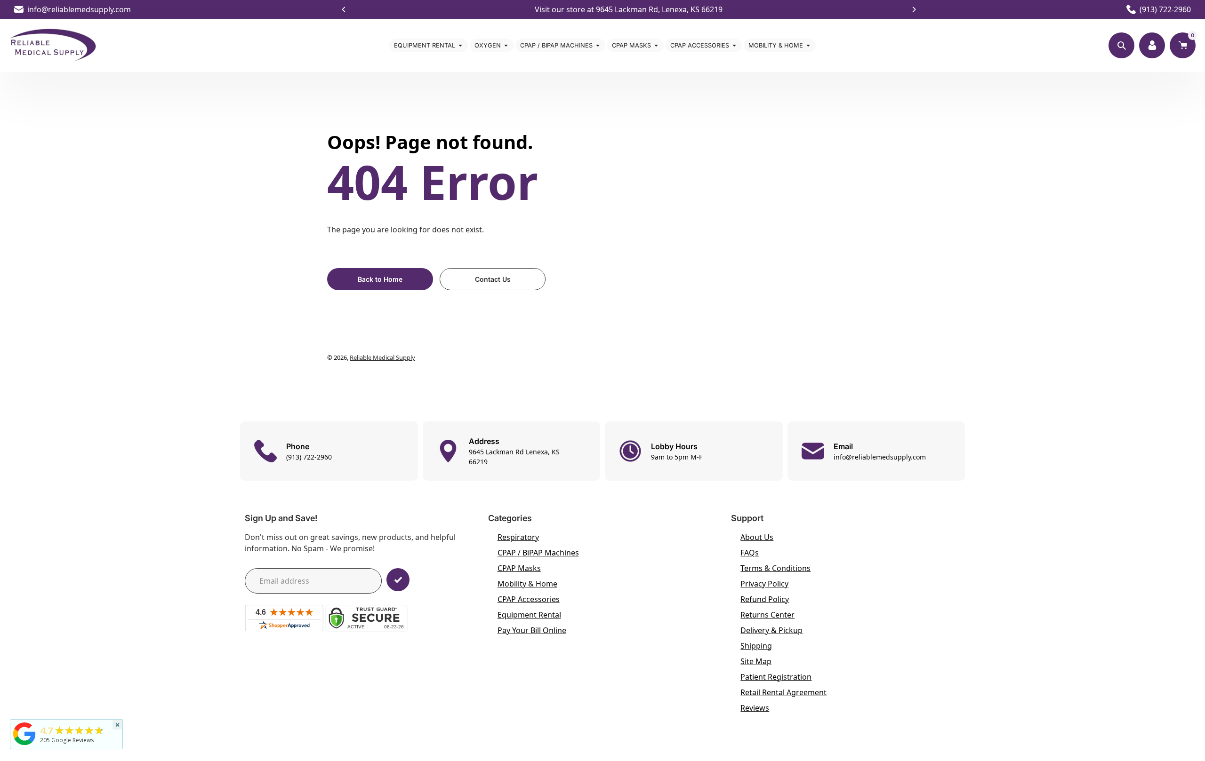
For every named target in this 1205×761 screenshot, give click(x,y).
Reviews (754, 708)
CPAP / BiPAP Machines (538, 552)
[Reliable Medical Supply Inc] (24, 745)
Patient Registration (775, 677)
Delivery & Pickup (771, 630)
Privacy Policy (764, 584)
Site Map (755, 661)
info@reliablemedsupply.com (79, 9)
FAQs (749, 552)
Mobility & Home (527, 584)
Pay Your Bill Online (532, 630)
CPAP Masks (519, 568)
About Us (756, 537)
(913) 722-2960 (1165, 9)
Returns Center (767, 615)
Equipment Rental (529, 615)
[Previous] (344, 9)
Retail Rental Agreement (783, 692)
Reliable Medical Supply (382, 357)
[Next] (913, 9)
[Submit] (398, 579)
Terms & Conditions (775, 568)
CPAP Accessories (529, 599)
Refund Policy (764, 599)
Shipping (756, 646)
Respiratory (518, 537)
